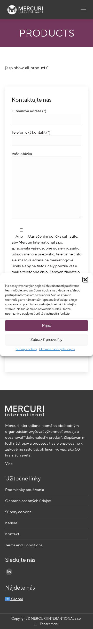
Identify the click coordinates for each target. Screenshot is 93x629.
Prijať (46, 325)
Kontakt (12, 534)
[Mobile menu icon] (83, 9)
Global (16, 599)
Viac (9, 463)
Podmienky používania (24, 489)
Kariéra (11, 523)
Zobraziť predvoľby (46, 339)
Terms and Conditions (23, 545)
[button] (85, 279)
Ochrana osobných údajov (57, 349)
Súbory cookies (26, 349)
